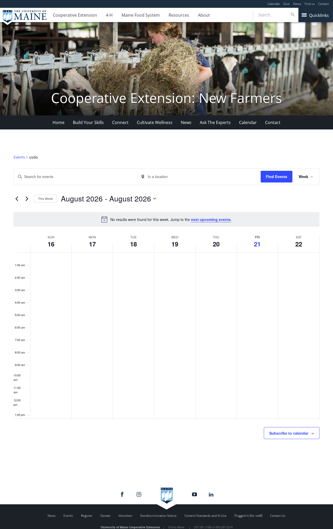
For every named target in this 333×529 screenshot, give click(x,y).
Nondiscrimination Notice (158, 515)
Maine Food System (140, 15)
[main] (166, 309)
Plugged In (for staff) (248, 515)
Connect (120, 122)
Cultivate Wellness (154, 122)
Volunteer (125, 515)
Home (59, 122)
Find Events (276, 176)
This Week (45, 198)
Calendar (273, 4)
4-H (109, 15)
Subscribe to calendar (288, 433)
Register (87, 515)
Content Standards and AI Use (205, 515)
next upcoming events (211, 219)
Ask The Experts (215, 122)
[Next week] (27, 198)
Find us (310, 4)
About (204, 15)
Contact (323, 4)
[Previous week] (17, 198)
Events (19, 157)
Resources (179, 15)
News (297, 4)
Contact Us (277, 515)
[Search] (293, 14)
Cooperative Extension (75, 15)
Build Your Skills (88, 122)
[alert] (166, 219)
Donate (105, 515)
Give (286, 4)
